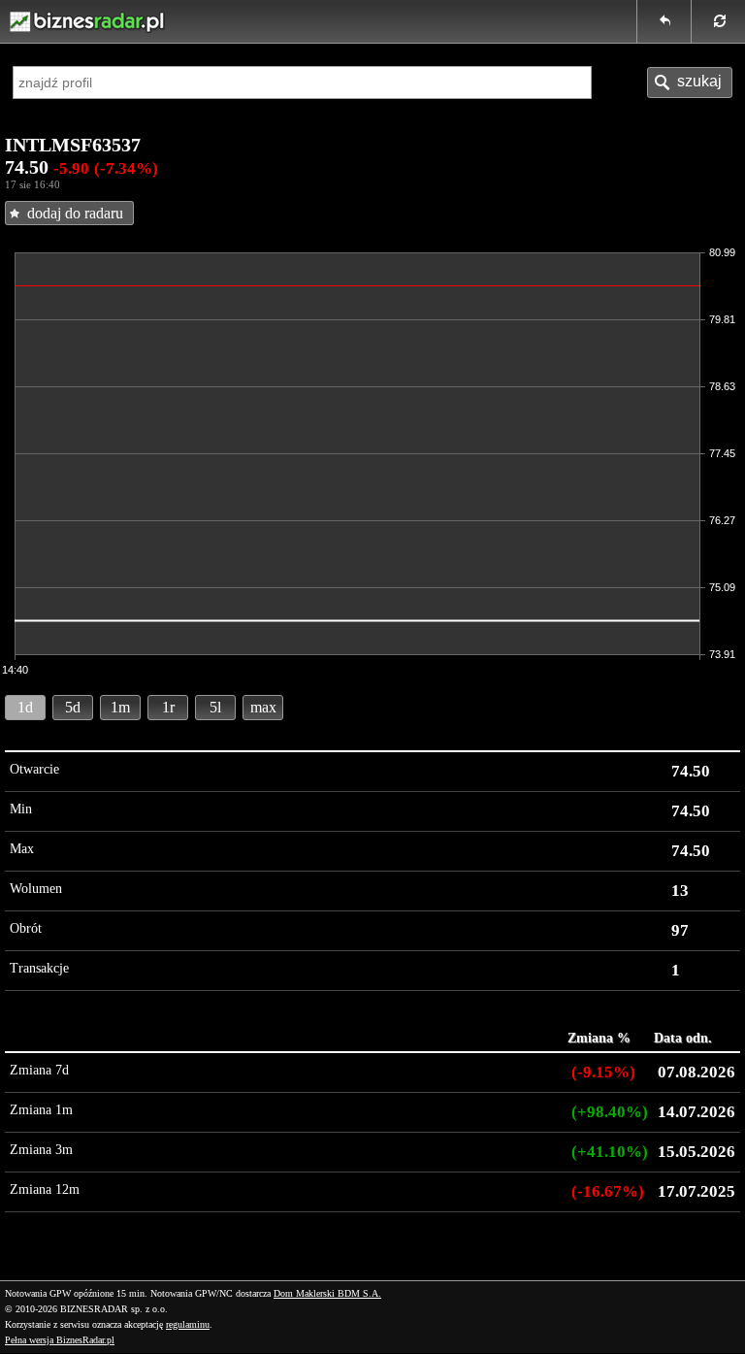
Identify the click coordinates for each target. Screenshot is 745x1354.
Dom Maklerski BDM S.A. (327, 1293)
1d (25, 707)
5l (215, 707)
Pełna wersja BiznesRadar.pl (59, 1340)
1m (120, 707)
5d (73, 707)
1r (168, 707)
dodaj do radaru (75, 213)
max (263, 707)
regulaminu (188, 1324)
